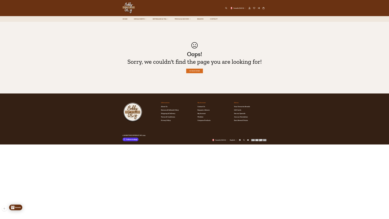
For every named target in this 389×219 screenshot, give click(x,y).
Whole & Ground (182, 19)
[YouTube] (248, 140)
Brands (200, 19)
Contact (213, 19)
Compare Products (204, 120)
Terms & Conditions (168, 117)
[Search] (226, 8)
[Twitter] (244, 140)
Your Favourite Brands (242, 106)
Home (125, 19)
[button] (263, 8)
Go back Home (194, 71)
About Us (164, 106)
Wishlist (200, 117)
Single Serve (139, 19)
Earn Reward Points (241, 120)
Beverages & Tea (160, 19)
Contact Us (201, 106)
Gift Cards (237, 110)
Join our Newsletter (241, 117)
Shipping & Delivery (168, 113)
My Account (201, 113)
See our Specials (239, 113)
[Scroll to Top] (385, 208)
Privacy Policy (166, 120)
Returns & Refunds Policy (170, 110)
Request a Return (203, 110)
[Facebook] (240, 140)
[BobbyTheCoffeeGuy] (129, 8)
